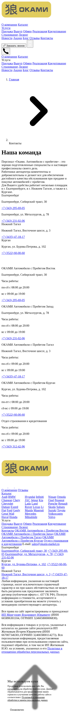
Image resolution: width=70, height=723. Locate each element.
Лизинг (23, 527)
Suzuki (52, 510)
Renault (62, 503)
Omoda (61, 496)
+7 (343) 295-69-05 (13, 208)
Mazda (29, 510)
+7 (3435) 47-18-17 (13, 236)
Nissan (52, 496)
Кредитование (57, 523)
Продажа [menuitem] (7, 31)
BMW (12, 496)
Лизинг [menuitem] (23, 34)
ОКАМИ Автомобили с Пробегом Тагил (33, 535)
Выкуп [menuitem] (18, 31)
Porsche (52, 503)
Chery (16, 500)
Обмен (27, 523)
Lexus (36, 507)
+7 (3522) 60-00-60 (13, 253)
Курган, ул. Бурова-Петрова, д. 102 (23, 564)
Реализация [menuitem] (39, 31)
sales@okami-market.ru (46, 544)
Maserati (39, 510)
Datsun (5, 507)
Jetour (34, 500)
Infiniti (40, 496)
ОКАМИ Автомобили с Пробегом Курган (27, 539)
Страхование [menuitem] (9, 34)
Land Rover (31, 505)
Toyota (61, 510)
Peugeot (59, 500)
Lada (28, 503)
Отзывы (34, 38)
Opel (51, 500)
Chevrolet (7, 503)
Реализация (39, 523)
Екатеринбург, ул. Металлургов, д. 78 (29, 554)
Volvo (51, 517)
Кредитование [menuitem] (57, 31)
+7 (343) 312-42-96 (13, 446)
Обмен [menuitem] (27, 31)
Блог (26, 38)
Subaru (60, 507)
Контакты (47, 38)
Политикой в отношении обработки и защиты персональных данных (27, 698)
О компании (9, 24)
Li (42, 507)
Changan (6, 500)
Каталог (23, 24)
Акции (17, 38)
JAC (27, 500)
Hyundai (30, 496)
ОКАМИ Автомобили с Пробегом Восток (42, 530)
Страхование (9, 527)
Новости (7, 38)
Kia (41, 500)
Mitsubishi (31, 517)
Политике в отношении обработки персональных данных (31, 650)
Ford (9, 510)
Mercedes (30, 513)
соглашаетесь (13, 689)
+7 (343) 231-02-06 (13, 220)
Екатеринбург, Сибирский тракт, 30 (24, 550)
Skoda (52, 507)
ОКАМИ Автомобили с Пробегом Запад (27, 533)
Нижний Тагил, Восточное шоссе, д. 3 (25, 574)
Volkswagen (55, 513)
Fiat (3, 510)
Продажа (7, 523)
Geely (16, 510)
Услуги (5, 28)
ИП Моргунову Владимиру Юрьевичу (25, 614)
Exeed (14, 507)
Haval (5, 517)
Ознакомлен (17, 709)
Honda (13, 517)
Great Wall (7, 513)
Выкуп (18, 523)
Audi (4, 496)
